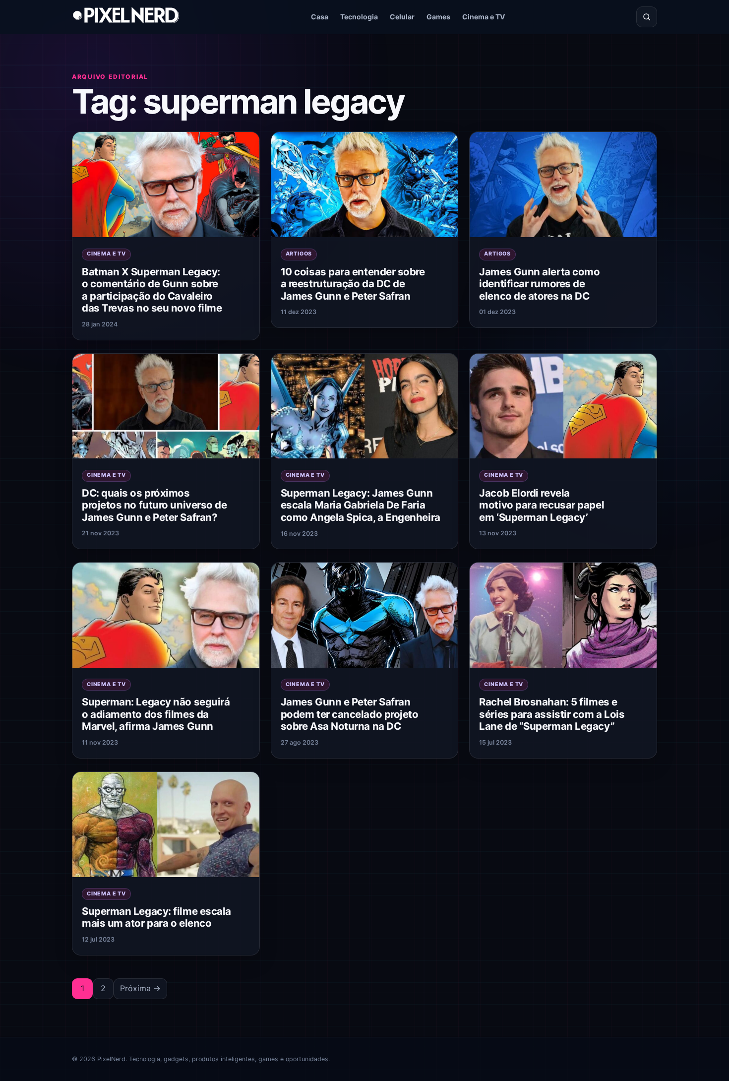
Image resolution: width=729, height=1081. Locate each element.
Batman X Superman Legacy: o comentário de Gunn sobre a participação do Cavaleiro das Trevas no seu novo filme (152, 290)
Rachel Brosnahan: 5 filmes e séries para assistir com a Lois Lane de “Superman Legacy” (551, 714)
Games (438, 16)
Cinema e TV (483, 16)
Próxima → (140, 988)
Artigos (299, 254)
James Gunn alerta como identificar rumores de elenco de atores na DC (539, 283)
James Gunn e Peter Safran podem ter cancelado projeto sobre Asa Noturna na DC (350, 714)
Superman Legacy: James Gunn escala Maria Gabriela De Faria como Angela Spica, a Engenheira (360, 505)
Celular (402, 16)
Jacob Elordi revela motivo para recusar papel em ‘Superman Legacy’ (541, 505)
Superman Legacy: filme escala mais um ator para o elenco (156, 917)
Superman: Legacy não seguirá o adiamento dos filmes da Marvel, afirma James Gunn (156, 714)
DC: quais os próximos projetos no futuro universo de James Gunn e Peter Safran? (154, 505)
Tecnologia (359, 16)
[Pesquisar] (646, 16)
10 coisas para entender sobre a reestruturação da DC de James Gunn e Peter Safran (353, 283)
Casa (319, 16)
